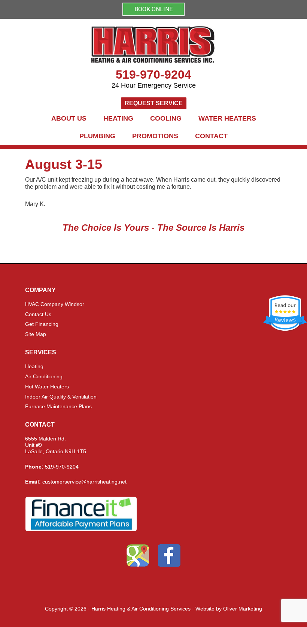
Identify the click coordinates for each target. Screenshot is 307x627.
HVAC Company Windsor (54, 304)
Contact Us (38, 314)
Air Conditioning (44, 376)
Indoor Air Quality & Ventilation (61, 397)
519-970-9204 (153, 74)
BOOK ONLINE (153, 9)
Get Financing (41, 324)
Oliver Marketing (242, 609)
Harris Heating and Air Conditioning (153, 45)
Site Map (35, 334)
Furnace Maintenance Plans (58, 406)
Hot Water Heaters (47, 387)
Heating (34, 366)
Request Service (154, 103)
